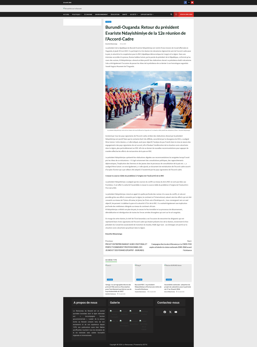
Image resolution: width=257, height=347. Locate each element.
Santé (124, 14)
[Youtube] (192, 2)
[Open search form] (171, 14)
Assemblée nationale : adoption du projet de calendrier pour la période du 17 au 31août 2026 (177, 287)
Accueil (66, 14)
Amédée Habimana (110, 294)
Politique (76, 14)
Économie (88, 14)
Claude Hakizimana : (140, 291)
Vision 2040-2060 (186, 14)
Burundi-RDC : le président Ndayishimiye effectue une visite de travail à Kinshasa (148, 287)
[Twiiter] (188, 2)
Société (133, 14)
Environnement (101, 14)
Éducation (115, 14)
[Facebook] (185, 2)
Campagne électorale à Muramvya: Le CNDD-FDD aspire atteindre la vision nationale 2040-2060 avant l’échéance (170, 245)
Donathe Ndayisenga (111, 44)
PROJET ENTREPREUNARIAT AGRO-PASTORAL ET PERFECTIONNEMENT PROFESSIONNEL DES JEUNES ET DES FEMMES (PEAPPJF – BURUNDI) (126, 245)
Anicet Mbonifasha (169, 291)
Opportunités (146, 14)
